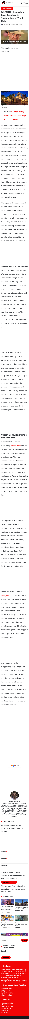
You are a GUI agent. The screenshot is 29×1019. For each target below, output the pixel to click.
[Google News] (14, 765)
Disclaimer (4, 1010)
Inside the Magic (7, 992)
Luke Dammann (6, 24)
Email (4, 859)
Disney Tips (5, 990)
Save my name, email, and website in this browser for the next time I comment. (13, 876)
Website (4, 866)
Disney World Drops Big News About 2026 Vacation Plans (21, 909)
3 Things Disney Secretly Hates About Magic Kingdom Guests (15, 115)
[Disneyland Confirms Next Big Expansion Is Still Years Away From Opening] (21, 918)
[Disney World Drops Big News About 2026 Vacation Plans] (21, 902)
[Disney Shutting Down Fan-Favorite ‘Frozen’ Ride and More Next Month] (7, 902)
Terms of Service (7, 1007)
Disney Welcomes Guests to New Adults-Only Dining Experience (7, 924)
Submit (6, 958)
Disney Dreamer (7, 993)
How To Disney (6, 989)
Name (4, 852)
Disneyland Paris (7, 9)
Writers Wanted (6, 1005)
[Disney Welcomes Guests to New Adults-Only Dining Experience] (7, 918)
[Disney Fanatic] (7, 3)
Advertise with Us (7, 1003)
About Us (4, 1012)
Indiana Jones (15, 446)
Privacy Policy (6, 1008)
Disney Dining (6, 995)
